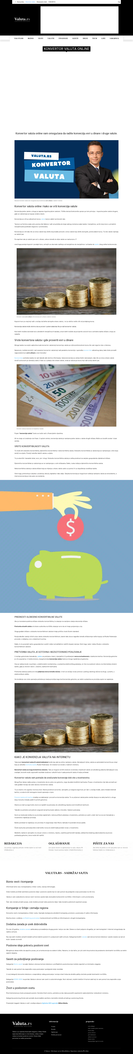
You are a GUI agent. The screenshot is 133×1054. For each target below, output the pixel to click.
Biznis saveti (18, 964)
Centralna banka (31, 765)
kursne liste (88, 350)
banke (97, 244)
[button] (119, 2)
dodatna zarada (25, 929)
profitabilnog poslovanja (31, 918)
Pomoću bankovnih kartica (24, 797)
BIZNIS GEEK (17, 979)
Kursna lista (18, 358)
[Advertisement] (79, 20)
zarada (84, 937)
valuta (43, 219)
